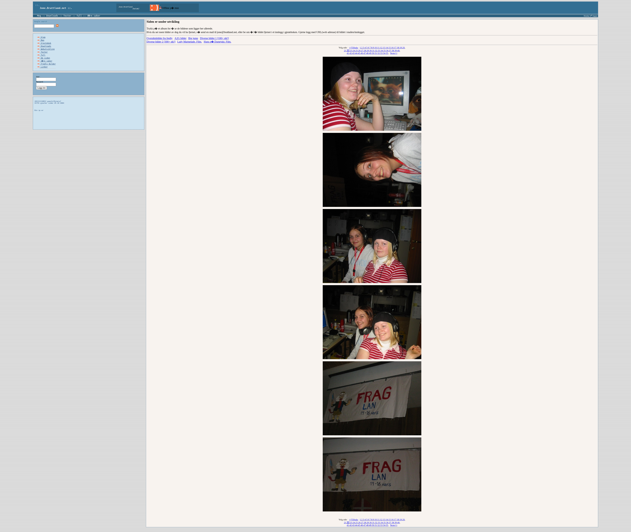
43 (353, 53)
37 (390, 50)
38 (393, 50)
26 (359, 50)
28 (365, 50)
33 (379, 50)
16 (392, 47)
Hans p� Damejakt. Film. (217, 41)
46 (362, 53)
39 (396, 50)
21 (345, 50)
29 (368, 50)
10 (375, 47)
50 (373, 53)
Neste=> (393, 53)
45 (359, 53)
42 (351, 53)
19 (401, 47)
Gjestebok (45, 43)
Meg (39, 15)
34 (382, 50)
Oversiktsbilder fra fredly (160, 38)
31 (373, 50)
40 (398, 50)
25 (356, 50)
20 (403, 47)
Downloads (52, 15)
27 (362, 50)
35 (384, 50)
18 (398, 47)
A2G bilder (180, 38)
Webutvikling (47, 49)
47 (364, 53)
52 (378, 53)
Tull (79, 15)
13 (384, 47)
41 (348, 53)
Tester (67, 15)
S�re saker (93, 15)
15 (389, 47)
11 (378, 47)
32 (376, 50)
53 (381, 53)
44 (356, 53)
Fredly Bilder (48, 64)
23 (351, 50)
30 (370, 50)
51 (376, 53)
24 (354, 50)
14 (387, 47)
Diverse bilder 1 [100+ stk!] (214, 38)
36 (387, 50)
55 (387, 53)
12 (381, 47)
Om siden (45, 58)
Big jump (193, 38)
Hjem (42, 37)
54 (384, 53)
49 (370, 53)
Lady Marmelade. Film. (189, 41)
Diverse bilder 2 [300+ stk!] (161, 41)
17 (395, 47)
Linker (44, 67)
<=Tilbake (353, 47)
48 (367, 53)
